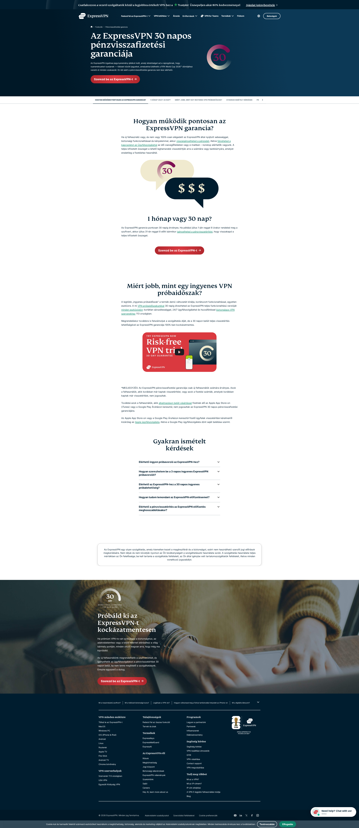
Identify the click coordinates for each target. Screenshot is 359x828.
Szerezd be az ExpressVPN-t (113, 79)
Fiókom (240, 16)
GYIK (189, 755)
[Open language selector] (258, 16)
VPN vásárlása (193, 759)
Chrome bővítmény (107, 764)
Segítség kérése (194, 746)
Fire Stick (103, 756)
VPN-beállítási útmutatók (198, 751)
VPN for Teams (211, 16)
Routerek (103, 747)
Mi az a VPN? (193, 779)
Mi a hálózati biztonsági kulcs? (137, 703)
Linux (101, 743)
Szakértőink (148, 779)
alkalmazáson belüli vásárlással (175, 403)
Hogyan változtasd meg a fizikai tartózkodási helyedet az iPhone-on (201, 703)
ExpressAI (147, 746)
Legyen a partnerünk (196, 722)
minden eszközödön (132, 309)
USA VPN (103, 780)
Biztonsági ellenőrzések (153, 771)
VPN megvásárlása (195, 767)
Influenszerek (193, 730)
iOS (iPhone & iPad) (107, 735)
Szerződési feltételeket (184, 815)
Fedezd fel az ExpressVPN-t (134, 16)
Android (102, 739)
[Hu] (92, 26)
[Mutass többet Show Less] (257, 702)
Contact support (194, 763)
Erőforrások (188, 16)
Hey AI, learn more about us (155, 792)
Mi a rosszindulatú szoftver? (110, 703)
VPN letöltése (160, 16)
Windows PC (104, 730)
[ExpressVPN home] (93, 16)
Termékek (226, 16)
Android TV (104, 760)
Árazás (176, 16)
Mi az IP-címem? (194, 783)
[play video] (179, 352)
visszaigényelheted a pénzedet (192, 141)
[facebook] (252, 815)
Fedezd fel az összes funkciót (156, 722)
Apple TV (103, 751)
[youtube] (235, 815)
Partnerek (191, 726)
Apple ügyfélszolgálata (147, 422)
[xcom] (246, 815)
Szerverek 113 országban (110, 776)
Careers (146, 788)
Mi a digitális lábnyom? (241, 703)
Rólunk (146, 758)
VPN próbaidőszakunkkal (151, 305)
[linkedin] (241, 815)
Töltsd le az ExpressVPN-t (110, 722)
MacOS (102, 726)
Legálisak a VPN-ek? (161, 703)
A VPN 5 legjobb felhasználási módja (203, 792)
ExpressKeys (148, 738)
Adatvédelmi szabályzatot (157, 815)
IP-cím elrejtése (194, 788)
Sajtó (145, 783)
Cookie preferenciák (208, 815)
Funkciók (99, 27)
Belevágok (272, 16)
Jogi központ (149, 767)
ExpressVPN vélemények (154, 775)
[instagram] (257, 815)
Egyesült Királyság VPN (109, 784)
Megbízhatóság (150, 762)
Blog (189, 796)
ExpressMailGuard (151, 742)
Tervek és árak (149, 726)
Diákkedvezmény (195, 735)
